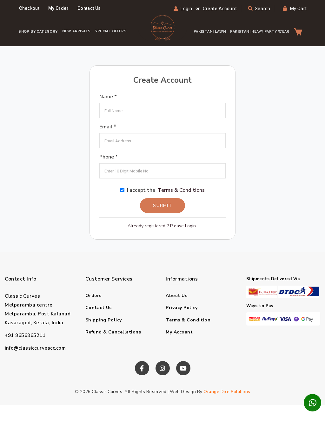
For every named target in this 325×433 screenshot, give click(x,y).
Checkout (29, 8)
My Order (58, 8)
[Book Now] (312, 402)
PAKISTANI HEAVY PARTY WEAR (259, 31)
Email (107, 126)
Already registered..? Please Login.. (163, 226)
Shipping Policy (103, 320)
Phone (108, 156)
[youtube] (183, 368)
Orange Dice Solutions (226, 392)
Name (108, 96)
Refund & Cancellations (113, 332)
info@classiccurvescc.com (35, 348)
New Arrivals (76, 31)
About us (176, 296)
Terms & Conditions (181, 190)
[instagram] (163, 368)
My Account (179, 332)
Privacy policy (182, 308)
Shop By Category (37, 31)
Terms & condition (188, 320)
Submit (162, 206)
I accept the (164, 190)
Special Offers (111, 31)
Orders (93, 296)
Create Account (220, 8)
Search (262, 8)
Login (186, 8)
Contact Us (89, 8)
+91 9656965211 (25, 335)
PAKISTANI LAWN (210, 31)
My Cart (298, 8)
